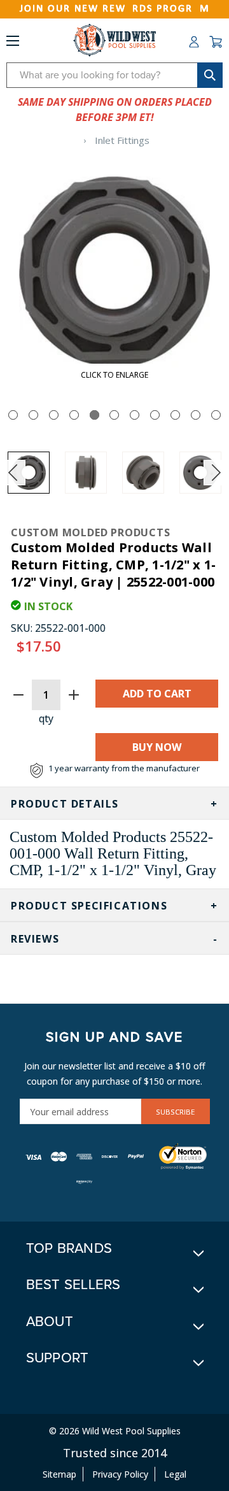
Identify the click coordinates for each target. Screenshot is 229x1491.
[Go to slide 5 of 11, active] (94, 415)
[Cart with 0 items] (215, 42)
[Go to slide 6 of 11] (114, 415)
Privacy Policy (120, 1474)
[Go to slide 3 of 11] (54, 415)
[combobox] (114, 75)
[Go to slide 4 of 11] (74, 415)
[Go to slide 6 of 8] (216, 472)
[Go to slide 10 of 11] (195, 415)
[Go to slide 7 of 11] (134, 415)
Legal (175, 1474)
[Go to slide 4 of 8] (12, 472)
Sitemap (59, 1474)
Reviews (35, 939)
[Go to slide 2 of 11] (33, 415)
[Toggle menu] (12, 43)
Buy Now (156, 747)
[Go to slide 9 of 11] (175, 415)
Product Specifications (89, 906)
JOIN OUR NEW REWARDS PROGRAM (115, 9)
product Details (65, 804)
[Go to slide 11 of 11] (216, 415)
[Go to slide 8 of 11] (155, 415)
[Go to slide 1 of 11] (13, 415)
